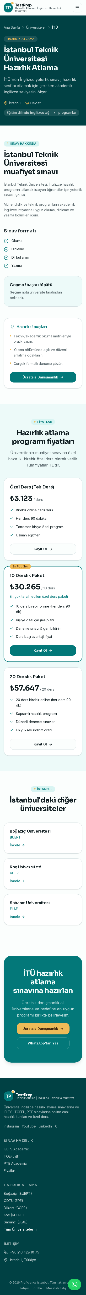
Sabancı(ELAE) (16, 1222)
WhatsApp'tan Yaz (43, 1043)
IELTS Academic (16, 1149)
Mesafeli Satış (56, 1288)
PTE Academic (15, 1163)
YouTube (29, 1126)
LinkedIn (45, 1126)
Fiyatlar (9, 1171)
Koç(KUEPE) (14, 1215)
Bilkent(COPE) (15, 1208)
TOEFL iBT (12, 1156)
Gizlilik (38, 1288)
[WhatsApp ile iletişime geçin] (74, 1284)
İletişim (25, 1288)
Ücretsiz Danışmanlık (40, 377)
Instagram (11, 1126)
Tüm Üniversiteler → (21, 1229)
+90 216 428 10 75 (24, 1252)
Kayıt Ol (40, 549)
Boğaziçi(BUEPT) (18, 1193)
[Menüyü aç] (77, 7)
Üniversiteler (36, 27)
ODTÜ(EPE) (13, 1201)
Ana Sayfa (12, 27)
